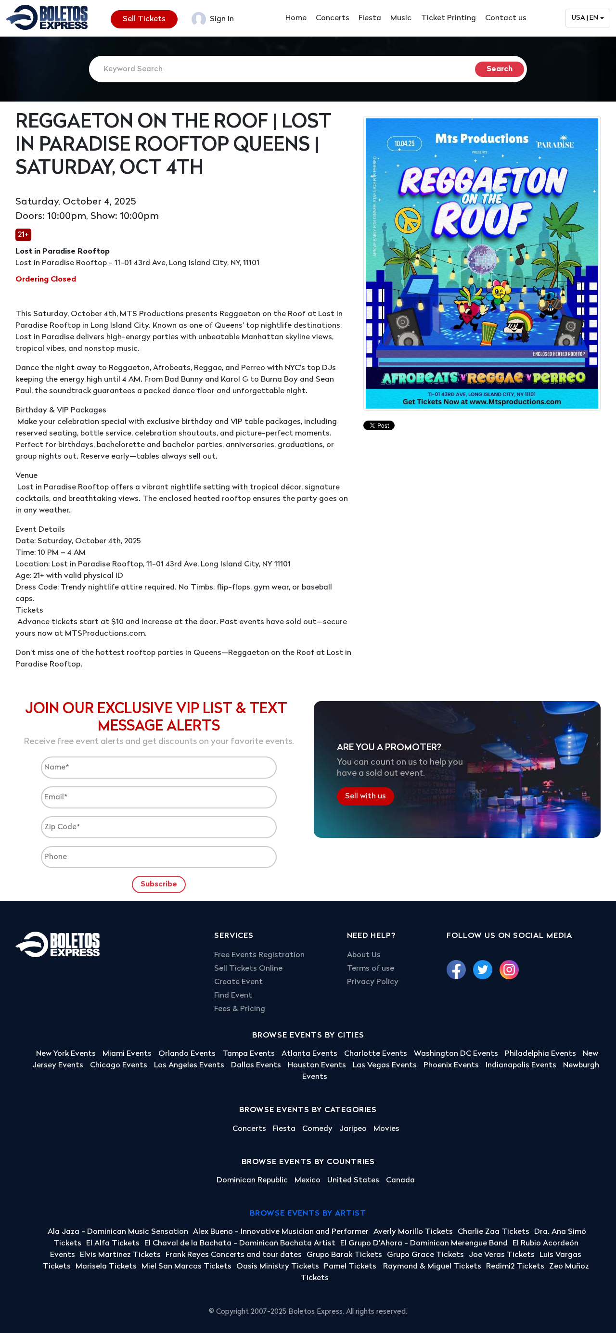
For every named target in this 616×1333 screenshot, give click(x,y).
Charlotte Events (375, 1054)
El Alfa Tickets (113, 1243)
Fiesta (370, 18)
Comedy (317, 1129)
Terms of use (370, 969)
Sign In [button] (221, 19)
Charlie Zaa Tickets (493, 1232)
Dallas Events (256, 1065)
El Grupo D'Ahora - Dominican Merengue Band (424, 1243)
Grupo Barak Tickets (344, 1255)
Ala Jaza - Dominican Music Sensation (118, 1232)
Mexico (308, 1180)
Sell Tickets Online (248, 969)
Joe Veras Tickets (502, 1255)
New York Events (66, 1054)
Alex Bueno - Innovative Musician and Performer (281, 1232)
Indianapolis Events (521, 1065)
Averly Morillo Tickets (413, 1232)
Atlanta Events (309, 1054)
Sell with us (365, 796)
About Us (364, 955)
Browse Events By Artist (308, 1214)
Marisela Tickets (106, 1266)
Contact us (505, 18)
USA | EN (585, 18)
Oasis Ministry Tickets (277, 1266)
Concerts (332, 18)
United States (353, 1180)
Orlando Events (187, 1054)
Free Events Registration (259, 955)
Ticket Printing (448, 18)
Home (296, 18)
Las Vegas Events (385, 1065)
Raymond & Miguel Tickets (432, 1266)
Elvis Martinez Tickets (120, 1255)
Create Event (238, 982)
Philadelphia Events (540, 1054)
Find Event (233, 996)
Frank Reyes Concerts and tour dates (234, 1255)
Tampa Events (248, 1054)
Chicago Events (118, 1065)
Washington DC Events (456, 1054)
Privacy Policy (372, 982)
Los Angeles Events (189, 1065)
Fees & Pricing (239, 1009)
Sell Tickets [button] (144, 19)
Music (400, 18)
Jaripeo (353, 1129)
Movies (386, 1129)
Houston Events (317, 1065)
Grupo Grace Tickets (425, 1255)
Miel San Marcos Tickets (186, 1266)
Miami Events (127, 1054)
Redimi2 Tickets (515, 1266)
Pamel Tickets (351, 1266)
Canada (400, 1180)
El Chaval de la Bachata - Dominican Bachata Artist (239, 1243)
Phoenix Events (451, 1065)
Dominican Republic (252, 1180)
